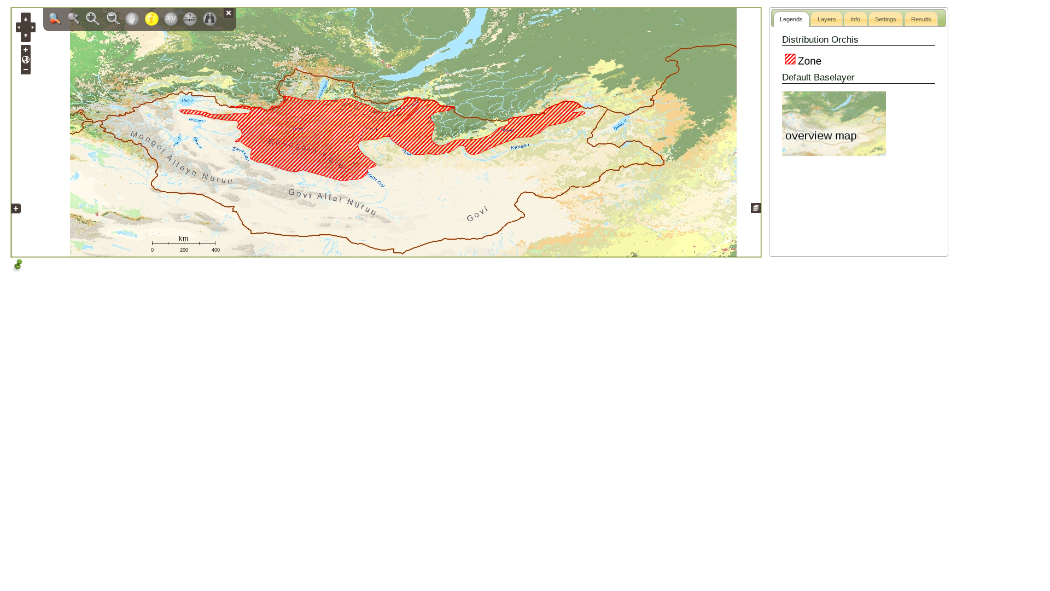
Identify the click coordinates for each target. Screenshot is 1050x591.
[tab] (791, 19)
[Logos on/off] (16, 217)
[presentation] (791, 19)
